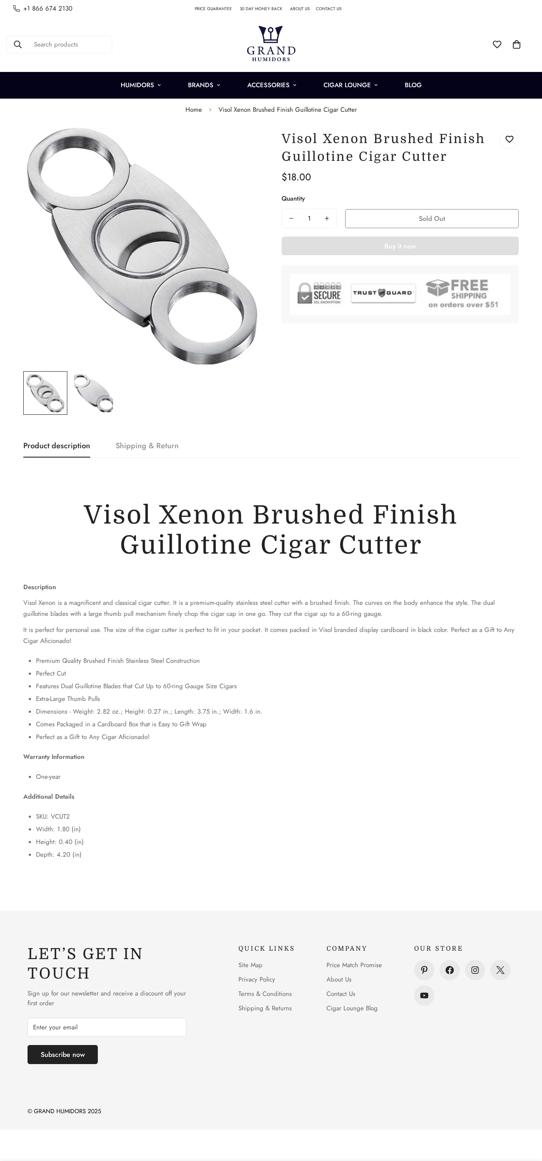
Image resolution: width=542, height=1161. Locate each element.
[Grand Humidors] (271, 44)
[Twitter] (500, 970)
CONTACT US (332, 9)
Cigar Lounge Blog (352, 1008)
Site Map (250, 965)
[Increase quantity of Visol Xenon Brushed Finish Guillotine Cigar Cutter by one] (327, 218)
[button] (516, 44)
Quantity (293, 198)
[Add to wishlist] (509, 139)
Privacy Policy (256, 979)
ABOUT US (303, 9)
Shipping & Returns (265, 1008)
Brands (200, 85)
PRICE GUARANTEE (217, 9)
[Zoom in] (242, 145)
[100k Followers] (475, 970)
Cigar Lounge (347, 85)
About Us (338, 979)
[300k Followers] (450, 970)
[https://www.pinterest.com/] (424, 970)
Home (193, 109)
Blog (413, 85)
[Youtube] (424, 995)
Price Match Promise (354, 965)
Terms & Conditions (265, 993)
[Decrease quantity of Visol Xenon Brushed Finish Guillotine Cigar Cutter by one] (291, 218)
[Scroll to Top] (525, 1115)
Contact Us (340, 993)
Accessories (268, 85)
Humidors (137, 85)
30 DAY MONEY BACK (265, 9)
